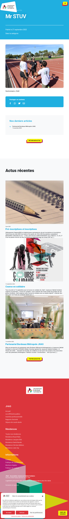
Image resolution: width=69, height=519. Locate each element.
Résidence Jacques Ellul (13, 439)
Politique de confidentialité (28, 516)
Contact (8, 460)
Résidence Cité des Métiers (14, 445)
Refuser (22, 512)
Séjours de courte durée (13, 422)
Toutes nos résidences (13, 434)
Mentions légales (11, 465)
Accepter (9, 512)
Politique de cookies (16, 516)
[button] (42, 496)
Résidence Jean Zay (12, 448)
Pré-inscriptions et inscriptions (21, 229)
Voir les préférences (36, 512)
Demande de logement (12, 485)
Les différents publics (12, 414)
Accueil (7, 411)
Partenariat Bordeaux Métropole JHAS (24, 344)
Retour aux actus (34, 140)
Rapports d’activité (11, 419)
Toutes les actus (34, 359)
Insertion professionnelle (13, 417)
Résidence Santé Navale (13, 442)
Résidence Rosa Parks (12, 437)
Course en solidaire (15, 286)
